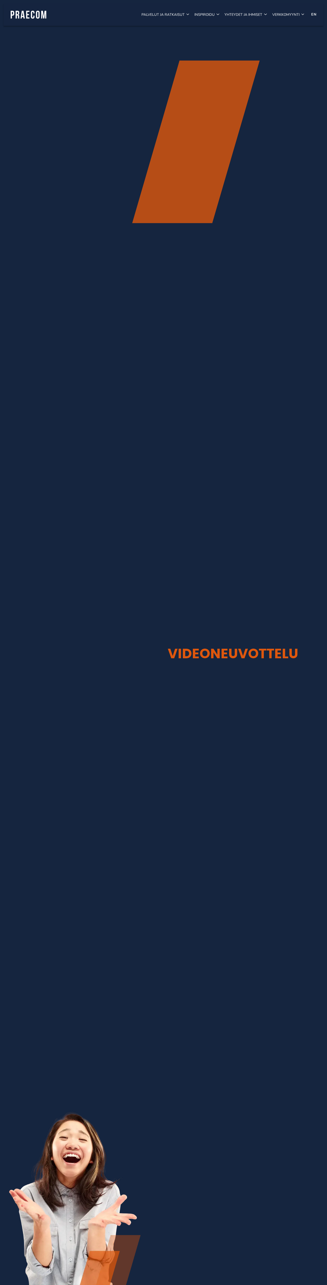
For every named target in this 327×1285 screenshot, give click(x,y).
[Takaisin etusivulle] (28, 15)
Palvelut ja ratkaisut (163, 14)
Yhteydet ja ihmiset (243, 14)
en (313, 14)
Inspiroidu (204, 14)
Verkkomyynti (286, 14)
